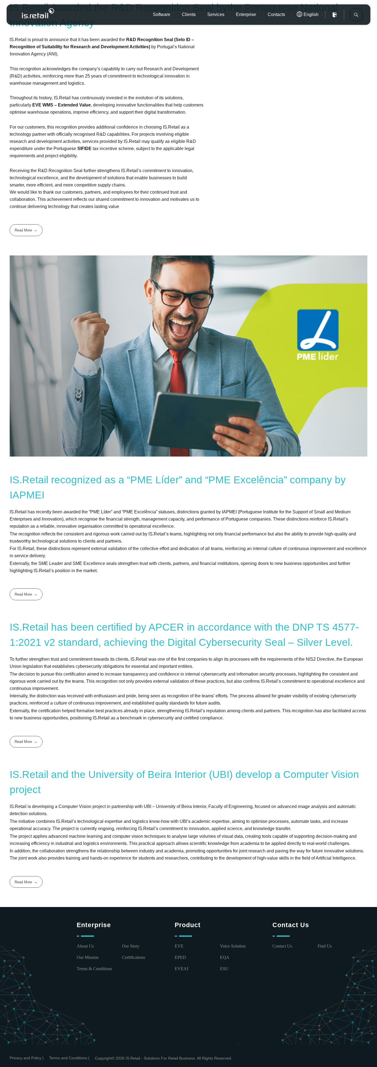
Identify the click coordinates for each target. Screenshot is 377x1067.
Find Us (325, 946)
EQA (224, 957)
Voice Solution (233, 946)
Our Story (130, 946)
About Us (85, 946)
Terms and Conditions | (69, 1058)
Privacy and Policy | (27, 1058)
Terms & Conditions (94, 968)
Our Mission (88, 957)
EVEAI (181, 968)
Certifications (133, 957)
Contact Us (282, 946)
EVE (179, 946)
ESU (224, 968)
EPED (180, 957)
